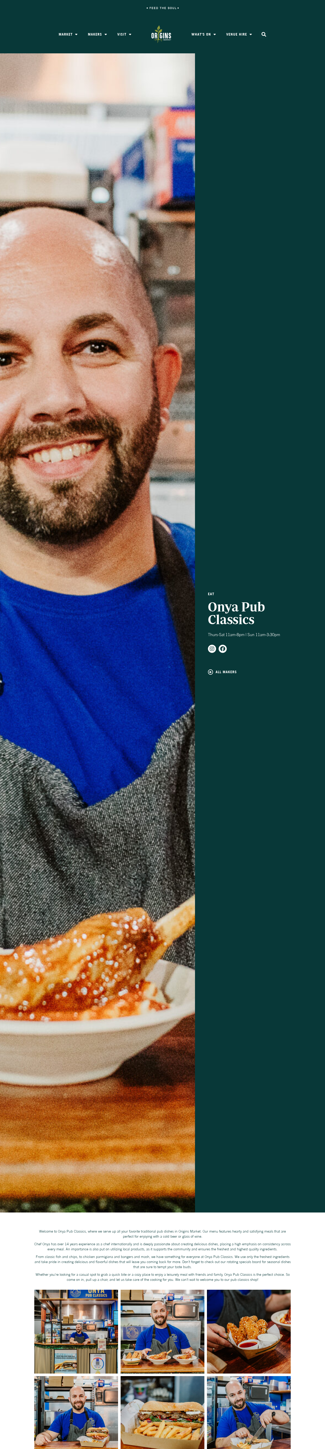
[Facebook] (223, 649)
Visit (121, 34)
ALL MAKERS (226, 672)
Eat (211, 594)
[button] (264, 34)
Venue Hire (236, 34)
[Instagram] (212, 649)
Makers (95, 34)
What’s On (201, 34)
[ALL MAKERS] (210, 672)
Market (66, 34)
